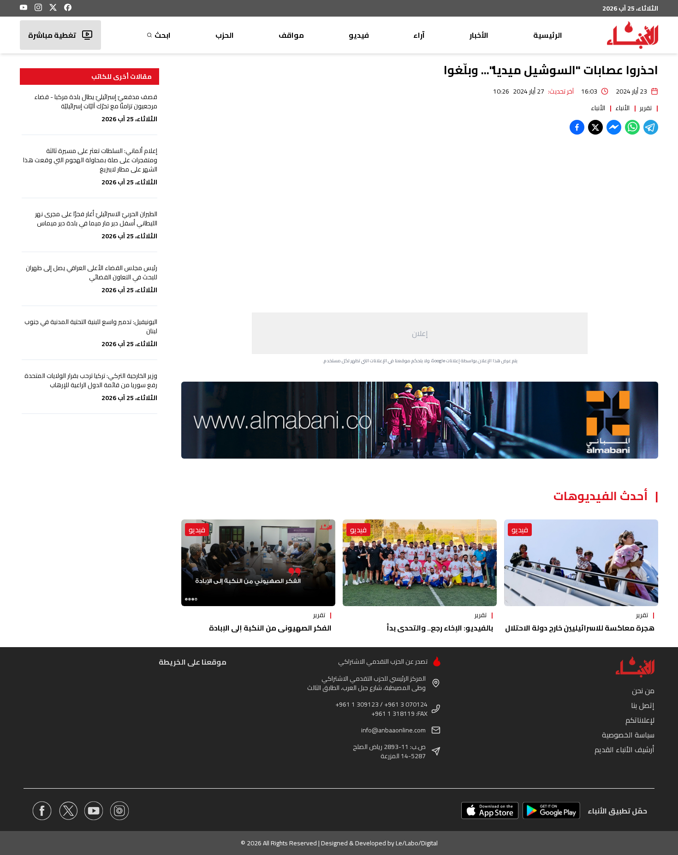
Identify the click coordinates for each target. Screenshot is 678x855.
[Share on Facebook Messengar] (614, 127)
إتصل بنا (642, 705)
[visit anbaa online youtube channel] (94, 811)
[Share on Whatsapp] (632, 127)
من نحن (643, 690)
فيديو (359, 35)
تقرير (646, 107)
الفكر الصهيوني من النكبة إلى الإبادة (270, 628)
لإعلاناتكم (639, 720)
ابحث (163, 35)
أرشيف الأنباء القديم (624, 749)
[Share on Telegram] (650, 127)
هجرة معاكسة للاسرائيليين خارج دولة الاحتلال (579, 628)
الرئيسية (547, 35)
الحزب (224, 35)
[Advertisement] (420, 333)
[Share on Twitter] (595, 127)
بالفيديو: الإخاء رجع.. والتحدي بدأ (440, 628)
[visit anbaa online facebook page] (42, 811)
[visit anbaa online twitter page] (68, 811)
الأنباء (622, 107)
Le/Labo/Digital (417, 843)
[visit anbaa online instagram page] (119, 811)
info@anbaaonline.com (393, 730)
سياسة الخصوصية (628, 735)
